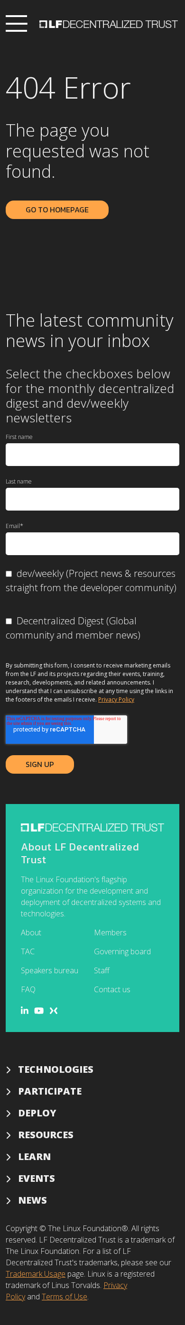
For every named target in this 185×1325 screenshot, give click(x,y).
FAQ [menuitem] (28, 989)
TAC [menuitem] (28, 951)
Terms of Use (64, 1296)
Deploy (37, 1112)
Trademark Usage (35, 1274)
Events (36, 1178)
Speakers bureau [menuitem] (49, 970)
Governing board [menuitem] (122, 951)
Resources (46, 1134)
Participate (50, 1091)
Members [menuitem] (110, 932)
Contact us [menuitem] (112, 989)
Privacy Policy (116, 699)
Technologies (55, 1069)
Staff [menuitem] (102, 970)
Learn (34, 1156)
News (32, 1200)
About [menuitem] (31, 932)
